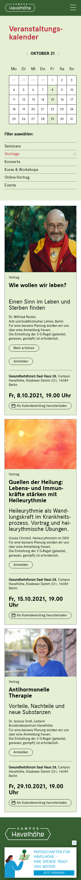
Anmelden (21, 361)
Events (10, 185)
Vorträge (11, 153)
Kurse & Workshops (21, 169)
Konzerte (12, 161)
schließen (74, 843)
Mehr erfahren (24, 348)
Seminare (12, 146)
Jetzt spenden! (54, 873)
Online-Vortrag (16, 177)
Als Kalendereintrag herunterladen (42, 406)
